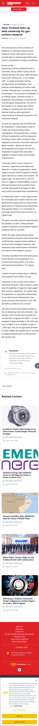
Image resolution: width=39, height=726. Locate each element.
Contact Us (19, 631)
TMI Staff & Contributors (13, 437)
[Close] (36, 680)
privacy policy (11, 374)
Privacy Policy (19, 636)
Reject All (19, 716)
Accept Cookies (19, 722)
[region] (19, 701)
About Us (19, 626)
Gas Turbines (7, 386)
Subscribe (28, 368)
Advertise (19, 629)
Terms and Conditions (19, 639)
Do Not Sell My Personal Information (19, 634)
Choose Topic (17, 9)
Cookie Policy (18, 706)
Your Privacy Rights (19, 641)
